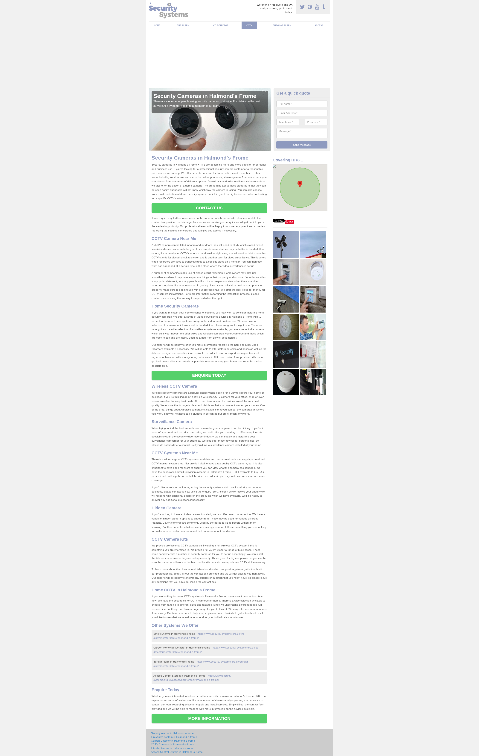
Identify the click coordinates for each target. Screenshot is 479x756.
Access (319, 25)
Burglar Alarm (282, 25)
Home (157, 25)
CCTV (249, 25)
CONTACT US (209, 208)
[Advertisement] (239, 60)
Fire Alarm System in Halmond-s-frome (174, 736)
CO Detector (220, 25)
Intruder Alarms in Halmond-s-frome (172, 748)
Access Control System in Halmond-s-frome (177, 751)
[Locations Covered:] (150, 3)
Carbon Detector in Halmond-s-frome (173, 740)
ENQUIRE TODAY (209, 375)
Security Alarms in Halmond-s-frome (172, 733)
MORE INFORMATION (209, 718)
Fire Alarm (183, 25)
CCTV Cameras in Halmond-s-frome (172, 744)
